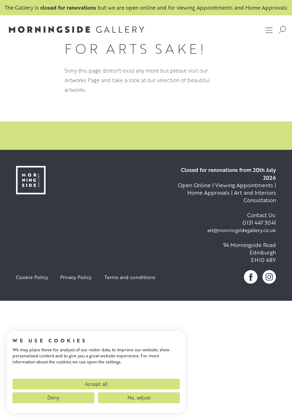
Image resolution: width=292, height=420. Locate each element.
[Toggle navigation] (269, 29)
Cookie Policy (32, 277)
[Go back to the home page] (76, 29)
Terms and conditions (129, 277)
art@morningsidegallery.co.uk (241, 230)
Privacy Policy (76, 277)
